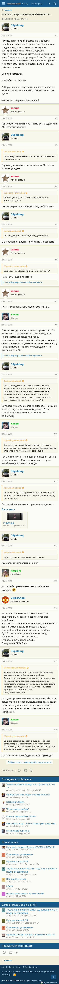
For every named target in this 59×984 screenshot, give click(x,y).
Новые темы (10, 842)
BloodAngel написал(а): (15, 667)
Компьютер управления (19, 854)
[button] (3, 3)
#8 (56, 324)
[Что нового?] (49, 3)
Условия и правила (11, 971)
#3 (56, 145)
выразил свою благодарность (23, 282)
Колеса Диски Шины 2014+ (21, 816)
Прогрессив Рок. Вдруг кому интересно (28, 794)
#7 (56, 301)
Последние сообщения (17, 779)
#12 (55, 545)
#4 (56, 186)
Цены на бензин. (15, 801)
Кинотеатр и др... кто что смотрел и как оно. (31, 823)
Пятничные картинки (18, 830)
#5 (56, 224)
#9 (56, 374)
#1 (56, 35)
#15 (55, 661)
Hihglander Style (12, 967)
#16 (55, 729)
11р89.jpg (8, 522)
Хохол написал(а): (12, 380)
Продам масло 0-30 (17, 861)
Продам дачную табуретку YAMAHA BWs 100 (30, 846)
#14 (55, 608)
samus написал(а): (12, 151)
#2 (56, 118)
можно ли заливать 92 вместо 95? (25, 893)
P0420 (9, 886)
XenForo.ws (36, 980)
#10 (55, 434)
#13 (55, 581)
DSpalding (8, 18)
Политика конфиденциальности (39, 971)
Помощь (6, 974)
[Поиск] (54, 3)
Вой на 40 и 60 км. (16, 878)
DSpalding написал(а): (14, 192)
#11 (55, 481)
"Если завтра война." (17, 809)
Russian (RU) (30, 967)
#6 (56, 259)
